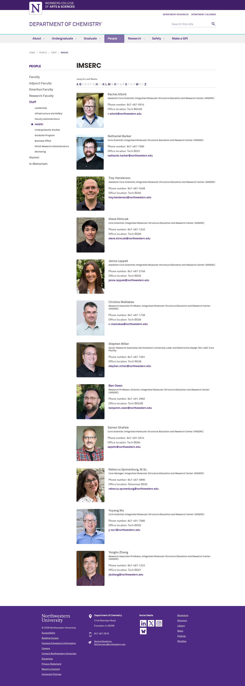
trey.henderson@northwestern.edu (129, 197)
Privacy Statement (51, 664)
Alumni (34, 157)
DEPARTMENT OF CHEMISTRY (65, 24)
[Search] (213, 24)
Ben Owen (115, 385)
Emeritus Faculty (41, 89)
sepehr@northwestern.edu (124, 447)
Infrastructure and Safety (48, 113)
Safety (157, 38)
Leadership (41, 108)
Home (32, 53)
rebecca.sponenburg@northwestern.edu (133, 489)
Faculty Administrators (47, 119)
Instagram (159, 623)
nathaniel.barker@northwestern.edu (130, 155)
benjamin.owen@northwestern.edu (130, 408)
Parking (181, 636)
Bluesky (143, 631)
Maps (180, 631)
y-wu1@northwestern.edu (124, 530)
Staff (54, 53)
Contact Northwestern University (59, 653)
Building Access (50, 638)
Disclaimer (47, 659)
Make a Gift (180, 38)
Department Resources (176, 15)
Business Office (43, 141)
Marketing (40, 152)
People (113, 38)
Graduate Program (45, 135)
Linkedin (143, 623)
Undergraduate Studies (47, 130)
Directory (182, 621)
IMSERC (39, 124)
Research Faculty (41, 96)
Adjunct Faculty (40, 83)
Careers (46, 648)
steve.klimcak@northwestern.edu (129, 238)
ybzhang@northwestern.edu (125, 574)
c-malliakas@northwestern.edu (128, 324)
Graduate (91, 38)
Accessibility (48, 633)
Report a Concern (51, 669)
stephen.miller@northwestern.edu (129, 366)
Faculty (34, 77)
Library (181, 626)
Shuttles (181, 641)
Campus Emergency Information (59, 643)
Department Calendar (203, 15)
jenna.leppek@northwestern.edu (128, 280)
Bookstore (182, 615)
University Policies (51, 674)
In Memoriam (38, 164)
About (37, 38)
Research (135, 38)
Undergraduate (63, 38)
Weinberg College (60, 5)
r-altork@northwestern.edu (125, 113)
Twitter (151, 623)
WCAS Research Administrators (52, 146)
